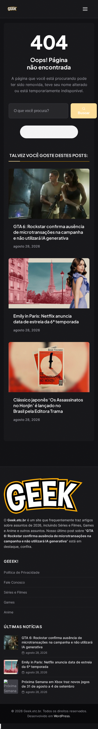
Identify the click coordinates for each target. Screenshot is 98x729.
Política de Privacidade (21, 572)
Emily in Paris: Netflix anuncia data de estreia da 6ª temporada (46, 318)
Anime (8, 612)
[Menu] (85, 9)
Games (9, 602)
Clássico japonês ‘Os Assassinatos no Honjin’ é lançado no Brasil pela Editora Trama (48, 405)
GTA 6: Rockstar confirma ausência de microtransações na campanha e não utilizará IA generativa (48, 232)
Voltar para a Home (51, 132)
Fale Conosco (14, 582)
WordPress (62, 716)
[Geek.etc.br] (12, 9)
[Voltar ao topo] (0, 726)
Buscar (84, 113)
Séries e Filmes (15, 592)
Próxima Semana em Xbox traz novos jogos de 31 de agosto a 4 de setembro (56, 684)
